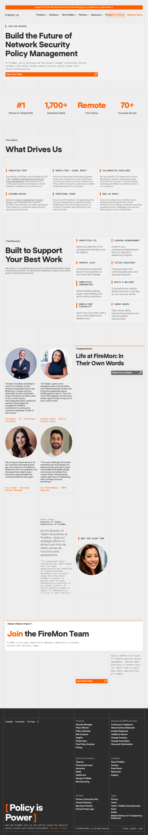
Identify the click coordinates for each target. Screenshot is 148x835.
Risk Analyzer (82, 734)
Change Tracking (119, 738)
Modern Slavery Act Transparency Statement (127, 817)
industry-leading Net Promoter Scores (24, 201)
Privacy (114, 799)
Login (140, 829)
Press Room (116, 768)
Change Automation (120, 741)
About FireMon (118, 762)
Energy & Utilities (83, 778)
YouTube (31, 722)
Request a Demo (134, 15)
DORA (114, 812)
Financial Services (84, 765)
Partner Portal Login (85, 809)
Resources (96, 15)
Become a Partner (84, 806)
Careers (114, 765)
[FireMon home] (11, 15)
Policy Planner (82, 728)
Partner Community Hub (87, 799)
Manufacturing (82, 782)
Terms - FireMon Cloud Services (125, 806)
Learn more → (106, 7)
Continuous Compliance (122, 724)
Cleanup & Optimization (122, 744)
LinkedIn (9, 722)
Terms (114, 802)
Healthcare (81, 775)
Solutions (53, 15)
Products (40, 15)
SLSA (113, 809)
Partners (83, 15)
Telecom (80, 762)
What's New (81, 741)
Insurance (80, 768)
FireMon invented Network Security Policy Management (25, 180)
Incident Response (119, 731)
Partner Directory (84, 802)
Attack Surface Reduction (123, 728)
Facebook (20, 722)
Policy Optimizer (83, 731)
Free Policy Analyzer (85, 744)
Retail (78, 772)
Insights (79, 738)
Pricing (79, 747)
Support (114, 775)
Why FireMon (68, 15)
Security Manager (84, 724)
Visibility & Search (119, 734)
